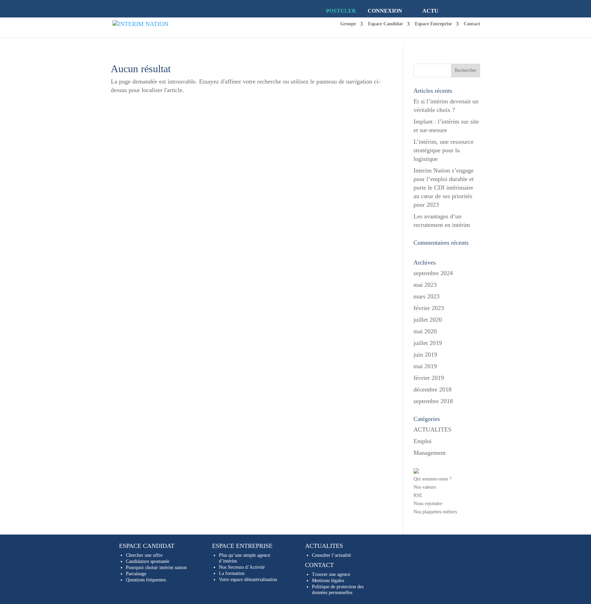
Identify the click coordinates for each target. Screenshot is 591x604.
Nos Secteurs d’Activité (242, 567)
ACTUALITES (432, 429)
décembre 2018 (432, 389)
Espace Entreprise (433, 24)
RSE (417, 495)
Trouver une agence (331, 574)
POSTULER (341, 11)
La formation (232, 573)
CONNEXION (385, 11)
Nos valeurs (424, 487)
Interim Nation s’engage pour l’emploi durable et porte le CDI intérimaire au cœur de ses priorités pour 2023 (443, 187)
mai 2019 (425, 366)
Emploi (422, 441)
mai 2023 (425, 284)
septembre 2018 (433, 401)
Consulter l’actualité (331, 555)
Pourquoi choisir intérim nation (156, 567)
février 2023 (428, 308)
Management (429, 452)
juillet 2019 (427, 342)
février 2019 (428, 377)
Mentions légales (328, 580)
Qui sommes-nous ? (432, 478)
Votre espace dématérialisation (248, 579)
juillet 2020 (427, 319)
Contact (472, 24)
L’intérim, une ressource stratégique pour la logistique (443, 150)
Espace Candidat (385, 24)
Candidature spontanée (147, 561)
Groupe (348, 24)
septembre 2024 (433, 273)
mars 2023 (426, 296)
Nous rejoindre (427, 503)
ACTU (430, 11)
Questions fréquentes (146, 579)
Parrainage (136, 573)
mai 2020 (425, 331)
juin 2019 (425, 354)
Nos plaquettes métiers (435, 511)
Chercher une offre (144, 555)
